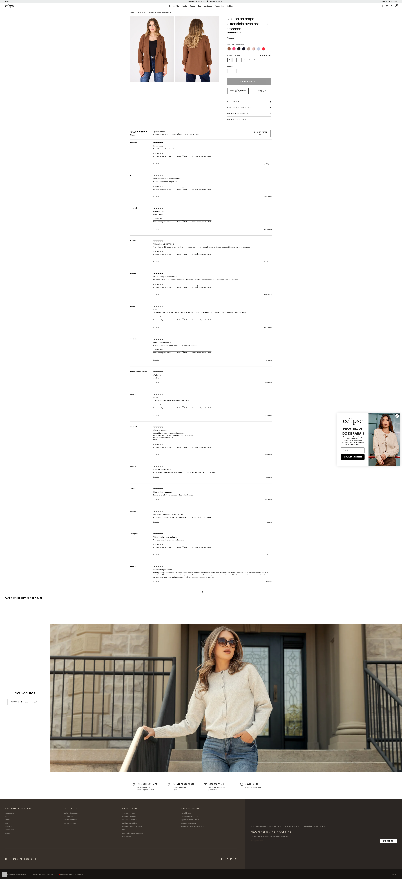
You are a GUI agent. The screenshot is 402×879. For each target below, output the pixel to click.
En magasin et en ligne (253, 787)
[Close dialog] (397, 416)
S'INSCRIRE (388, 841)
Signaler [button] (156, 163)
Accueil (132, 13)
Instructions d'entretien (239, 108)
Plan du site (126, 836)
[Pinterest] (231, 859)
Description (233, 102)
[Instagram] (236, 859)
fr (6, 1)
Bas (6, 823)
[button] (174, 6)
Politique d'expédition (237, 113)
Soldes (7, 833)
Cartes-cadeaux (70, 823)
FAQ (123, 830)
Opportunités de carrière (190, 820)
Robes (7, 820)
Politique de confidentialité (132, 826)
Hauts (7, 816)
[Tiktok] (227, 859)
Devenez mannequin (188, 823)
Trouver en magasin (261, 91)
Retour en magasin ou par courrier (217, 788)
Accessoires (9, 830)
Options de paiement (130, 820)
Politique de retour (236, 119)
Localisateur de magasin (389, 1)
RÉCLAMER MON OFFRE (353, 457)
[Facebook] (222, 859)
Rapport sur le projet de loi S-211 (192, 826)
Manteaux (9, 826)
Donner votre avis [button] (260, 133)
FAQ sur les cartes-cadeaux (132, 833)
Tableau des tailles (265, 55)
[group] (141, 132)
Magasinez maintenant (25, 701)
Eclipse (23, 874)
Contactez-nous (128, 813)
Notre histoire (186, 813)
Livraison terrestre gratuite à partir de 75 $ (145, 788)
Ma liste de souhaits (71, 813)
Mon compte (68, 816)
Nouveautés (9, 813)
